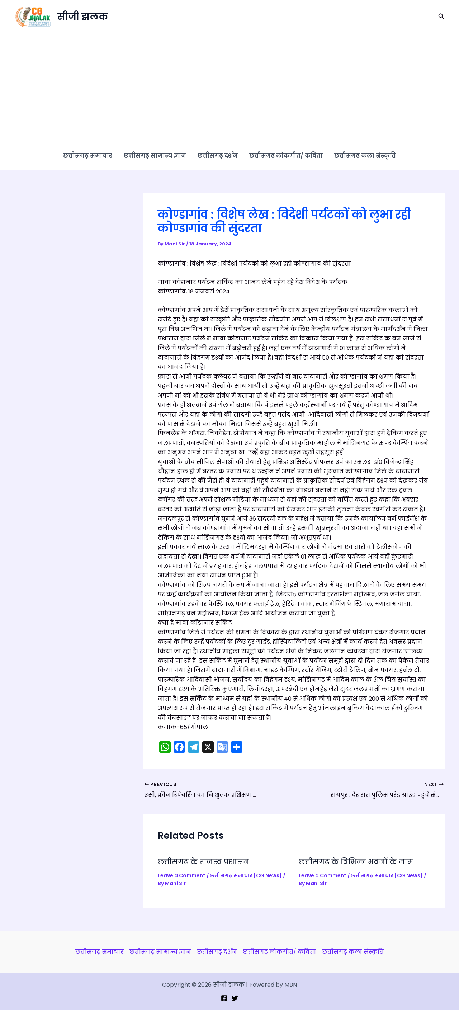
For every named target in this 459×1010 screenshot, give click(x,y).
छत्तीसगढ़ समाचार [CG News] (246, 875)
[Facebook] (224, 998)
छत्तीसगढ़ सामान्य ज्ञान (155, 155)
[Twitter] (235, 998)
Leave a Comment (181, 875)
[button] (441, 17)
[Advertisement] (229, 87)
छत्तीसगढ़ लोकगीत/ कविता (286, 155)
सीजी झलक (82, 16)
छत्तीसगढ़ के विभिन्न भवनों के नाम (356, 862)
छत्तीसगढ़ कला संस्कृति (365, 155)
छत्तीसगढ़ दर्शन (218, 155)
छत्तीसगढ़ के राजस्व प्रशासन (203, 862)
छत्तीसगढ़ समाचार (87, 155)
